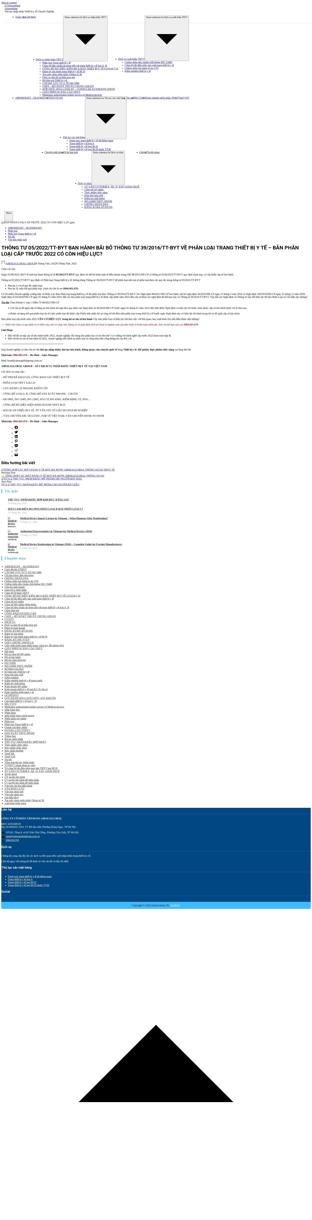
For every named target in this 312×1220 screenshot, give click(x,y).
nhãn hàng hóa (12, 709)
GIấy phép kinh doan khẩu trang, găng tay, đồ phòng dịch (34, 645)
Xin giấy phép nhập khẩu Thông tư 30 (62, 74)
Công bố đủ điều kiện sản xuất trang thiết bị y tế (149, 65)
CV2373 (9, 619)
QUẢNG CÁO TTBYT (17, 730)
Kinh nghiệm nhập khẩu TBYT (162, 97)
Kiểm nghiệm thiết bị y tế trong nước (23, 680)
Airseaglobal (11, 8)
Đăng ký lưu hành (14, 633)
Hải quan (9, 651)
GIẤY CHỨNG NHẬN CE (19, 642)
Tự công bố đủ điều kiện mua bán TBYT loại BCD (31, 768)
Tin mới (130, 97)
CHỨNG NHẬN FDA (96, 204)
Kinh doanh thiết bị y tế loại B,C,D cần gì (26, 689)
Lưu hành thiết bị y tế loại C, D (21, 701)
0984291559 (12, 840)
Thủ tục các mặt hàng (74, 137)
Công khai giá (12, 610)
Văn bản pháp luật (17, 239)
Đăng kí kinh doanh (15, 628)
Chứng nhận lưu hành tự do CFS (142, 68)
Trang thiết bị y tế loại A (81, 143)
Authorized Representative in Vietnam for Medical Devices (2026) (56, 531)
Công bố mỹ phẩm (94, 189)
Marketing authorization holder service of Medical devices (72, 95)
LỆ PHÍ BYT (12, 695)
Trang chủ (20, 17)
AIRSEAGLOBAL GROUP (21, 263)
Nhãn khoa (10, 712)
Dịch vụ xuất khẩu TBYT (131, 59)
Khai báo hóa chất (93, 195)
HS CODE (140, 97)
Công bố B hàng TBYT (17, 592)
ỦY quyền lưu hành (15, 777)
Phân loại (12, 230)
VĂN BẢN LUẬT (15, 788)
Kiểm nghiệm (12, 677)
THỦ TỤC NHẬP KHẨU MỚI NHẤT (25, 742)
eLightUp (175, 905)
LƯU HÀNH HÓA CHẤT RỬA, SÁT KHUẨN (30, 698)
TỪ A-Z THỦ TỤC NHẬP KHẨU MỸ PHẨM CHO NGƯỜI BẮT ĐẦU (40, 484)
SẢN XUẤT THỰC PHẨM (19, 733)
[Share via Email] (16, 455)
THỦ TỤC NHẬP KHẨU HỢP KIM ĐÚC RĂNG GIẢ (38, 499)
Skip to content (9, 2)
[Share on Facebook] (16, 428)
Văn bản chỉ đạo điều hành (18, 785)
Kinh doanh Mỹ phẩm (16, 686)
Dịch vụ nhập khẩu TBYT (49, 59)
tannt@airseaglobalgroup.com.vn (23, 836)
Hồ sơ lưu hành (12, 657)
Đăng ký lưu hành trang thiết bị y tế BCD (63, 71)
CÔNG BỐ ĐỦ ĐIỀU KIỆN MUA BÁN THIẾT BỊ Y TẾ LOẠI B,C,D (80, 68)
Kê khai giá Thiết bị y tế (54, 80)
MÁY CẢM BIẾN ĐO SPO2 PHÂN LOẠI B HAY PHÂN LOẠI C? (45, 509)
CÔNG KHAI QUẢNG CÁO (20, 613)
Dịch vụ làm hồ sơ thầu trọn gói (58, 77)
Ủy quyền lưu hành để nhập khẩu (22, 783)
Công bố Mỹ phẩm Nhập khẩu (20, 604)
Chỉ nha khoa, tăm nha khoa (19, 575)
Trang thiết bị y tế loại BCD (83, 146)
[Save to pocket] (16, 446)
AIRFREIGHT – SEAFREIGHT (32, 97)
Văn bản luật (71, 152)
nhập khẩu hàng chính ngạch (19, 715)
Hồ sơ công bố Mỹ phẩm (17, 654)
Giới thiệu (31, 17)
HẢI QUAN (56, 97)
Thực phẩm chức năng (96, 192)
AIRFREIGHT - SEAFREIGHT (25, 228)
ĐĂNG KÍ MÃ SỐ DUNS (98, 207)
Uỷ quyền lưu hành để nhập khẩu (22, 780)
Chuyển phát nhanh (55, 152)
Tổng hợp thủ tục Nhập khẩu (19, 762)
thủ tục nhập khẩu (14, 739)
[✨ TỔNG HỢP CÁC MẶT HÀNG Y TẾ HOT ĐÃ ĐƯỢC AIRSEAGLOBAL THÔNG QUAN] (58, 469)
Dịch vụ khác (85, 183)
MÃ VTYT (11, 704)
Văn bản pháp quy (14, 794)
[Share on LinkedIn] (16, 437)
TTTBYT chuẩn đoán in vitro (20, 765)
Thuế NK (9, 753)
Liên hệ (143, 152)
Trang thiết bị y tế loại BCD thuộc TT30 (90, 149)
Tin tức (11, 236)
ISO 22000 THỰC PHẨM (98, 201)
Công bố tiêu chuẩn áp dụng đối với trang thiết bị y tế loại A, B (74, 65)
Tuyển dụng (153, 152)
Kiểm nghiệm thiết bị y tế (138, 71)
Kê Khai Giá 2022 (14, 668)
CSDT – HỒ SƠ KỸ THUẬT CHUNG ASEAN (68, 86)
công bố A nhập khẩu (15, 590)
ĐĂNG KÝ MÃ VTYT (17, 639)
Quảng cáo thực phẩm (16, 727)
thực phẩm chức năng (16, 747)
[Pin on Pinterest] (16, 442)
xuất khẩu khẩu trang (15, 803)
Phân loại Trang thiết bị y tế (56, 62)
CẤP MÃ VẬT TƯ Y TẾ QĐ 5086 (60, 83)
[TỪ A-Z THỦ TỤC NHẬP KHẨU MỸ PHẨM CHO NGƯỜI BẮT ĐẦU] (41, 478)
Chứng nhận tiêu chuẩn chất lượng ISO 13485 (148, 62)
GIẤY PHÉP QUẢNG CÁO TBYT (61, 92)
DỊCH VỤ (10, 622)
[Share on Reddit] (16, 451)
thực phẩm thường (14, 750)
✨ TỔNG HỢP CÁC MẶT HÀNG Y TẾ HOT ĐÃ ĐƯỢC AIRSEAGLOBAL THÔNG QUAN (52, 475)
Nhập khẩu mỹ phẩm (15, 718)
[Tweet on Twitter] (16, 433)
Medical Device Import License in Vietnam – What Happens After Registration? (64, 518)
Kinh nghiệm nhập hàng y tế (19, 692)
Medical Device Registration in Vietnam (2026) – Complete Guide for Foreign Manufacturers (71, 544)
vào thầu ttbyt (12, 797)
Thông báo (10, 736)
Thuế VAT (183, 97)
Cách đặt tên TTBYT (16, 569)
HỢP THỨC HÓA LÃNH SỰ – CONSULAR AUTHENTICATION (78, 89)
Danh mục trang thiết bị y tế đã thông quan (91, 140)
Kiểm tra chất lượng (94, 198)
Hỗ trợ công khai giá (15, 660)
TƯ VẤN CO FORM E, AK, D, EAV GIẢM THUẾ (111, 186)
